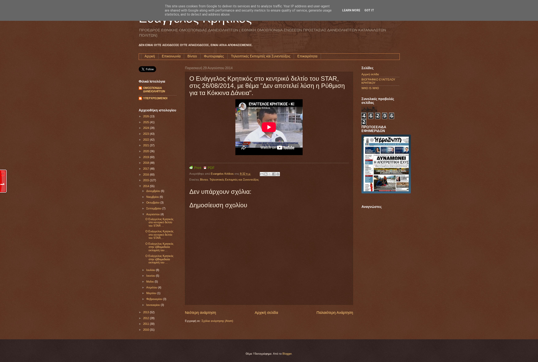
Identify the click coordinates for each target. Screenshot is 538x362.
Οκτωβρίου (153, 202)
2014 (146, 186)
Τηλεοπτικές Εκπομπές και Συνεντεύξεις (260, 56)
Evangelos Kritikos (223, 173)
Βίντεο (192, 56)
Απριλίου (152, 287)
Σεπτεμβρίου (154, 208)
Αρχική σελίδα (266, 312)
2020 (146, 151)
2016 (146, 174)
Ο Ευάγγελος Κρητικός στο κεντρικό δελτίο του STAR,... (159, 234)
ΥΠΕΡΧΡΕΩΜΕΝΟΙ (155, 98)
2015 (146, 180)
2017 (146, 168)
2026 (146, 116)
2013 (146, 312)
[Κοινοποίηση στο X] (270, 174)
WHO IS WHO (370, 88)
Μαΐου (150, 281)
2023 (146, 133)
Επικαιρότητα (307, 56)
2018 (146, 162)
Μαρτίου (151, 293)
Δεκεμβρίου (153, 191)
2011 (146, 323)
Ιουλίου (151, 270)
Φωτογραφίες (214, 56)
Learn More (351, 10)
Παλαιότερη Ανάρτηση (334, 312)
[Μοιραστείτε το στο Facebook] (274, 174)
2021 (146, 145)
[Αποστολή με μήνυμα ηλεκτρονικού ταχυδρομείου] (262, 174)
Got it (369, 10)
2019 (146, 157)
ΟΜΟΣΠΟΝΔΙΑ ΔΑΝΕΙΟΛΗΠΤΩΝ (154, 89)
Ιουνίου (151, 275)
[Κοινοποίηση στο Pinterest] (278, 174)
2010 (146, 329)
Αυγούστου (153, 214)
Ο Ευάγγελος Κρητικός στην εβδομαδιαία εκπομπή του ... (159, 247)
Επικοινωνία (171, 56)
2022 (146, 139)
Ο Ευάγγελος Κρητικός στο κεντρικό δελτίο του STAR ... (159, 222)
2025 (146, 122)
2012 (146, 318)
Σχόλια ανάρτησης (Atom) (217, 320)
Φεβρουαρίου (154, 299)
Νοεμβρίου (153, 196)
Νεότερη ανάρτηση (200, 312)
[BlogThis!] (266, 174)
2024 (146, 127)
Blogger (286, 353)
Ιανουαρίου (153, 305)
